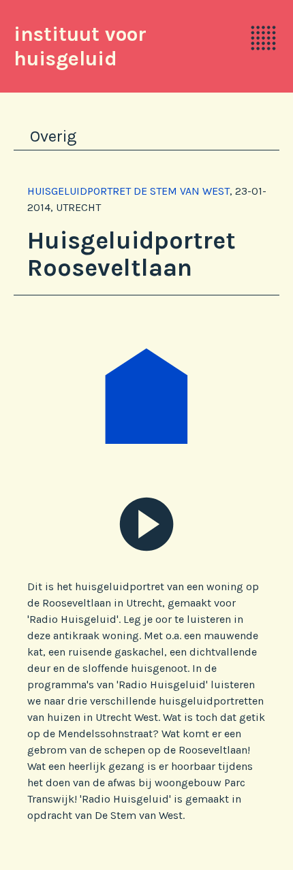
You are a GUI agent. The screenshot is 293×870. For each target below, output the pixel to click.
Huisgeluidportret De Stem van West (128, 190)
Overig (53, 136)
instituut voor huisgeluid (80, 46)
